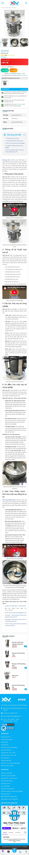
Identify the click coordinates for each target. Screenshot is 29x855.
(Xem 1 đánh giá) (11, 55)
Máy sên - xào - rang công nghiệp (10, 763)
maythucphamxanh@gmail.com (17, 612)
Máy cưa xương (5, 786)
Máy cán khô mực (6, 750)
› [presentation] (28, 42)
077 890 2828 (13, 606)
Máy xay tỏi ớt (8, 7)
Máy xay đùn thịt (5, 737)
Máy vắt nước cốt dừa (7, 765)
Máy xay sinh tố (5, 757)
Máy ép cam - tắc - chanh (8, 752)
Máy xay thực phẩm (6, 773)
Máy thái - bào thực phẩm (8, 775)
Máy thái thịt (4, 744)
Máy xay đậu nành (6, 760)
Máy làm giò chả (5, 794)
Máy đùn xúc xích (6, 783)
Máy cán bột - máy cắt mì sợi (9, 778)
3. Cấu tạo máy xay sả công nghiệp (15, 143)
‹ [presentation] (1, 42)
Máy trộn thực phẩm (6, 739)
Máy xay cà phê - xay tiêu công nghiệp (12, 791)
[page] (19, 699)
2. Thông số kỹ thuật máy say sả (14, 140)
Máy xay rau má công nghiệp (9, 747)
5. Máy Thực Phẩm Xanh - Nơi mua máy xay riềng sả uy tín (14, 150)
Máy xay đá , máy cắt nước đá (9, 799)
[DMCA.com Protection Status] (8, 724)
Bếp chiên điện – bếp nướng (9, 796)
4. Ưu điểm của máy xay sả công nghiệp (14, 146)
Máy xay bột (4, 742)
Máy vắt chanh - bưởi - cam (8, 755)
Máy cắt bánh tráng (6, 780)
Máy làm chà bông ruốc (7, 788)
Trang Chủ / (3, 7)
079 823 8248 (22, 606)
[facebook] (14, 824)
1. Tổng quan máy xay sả (12, 138)
